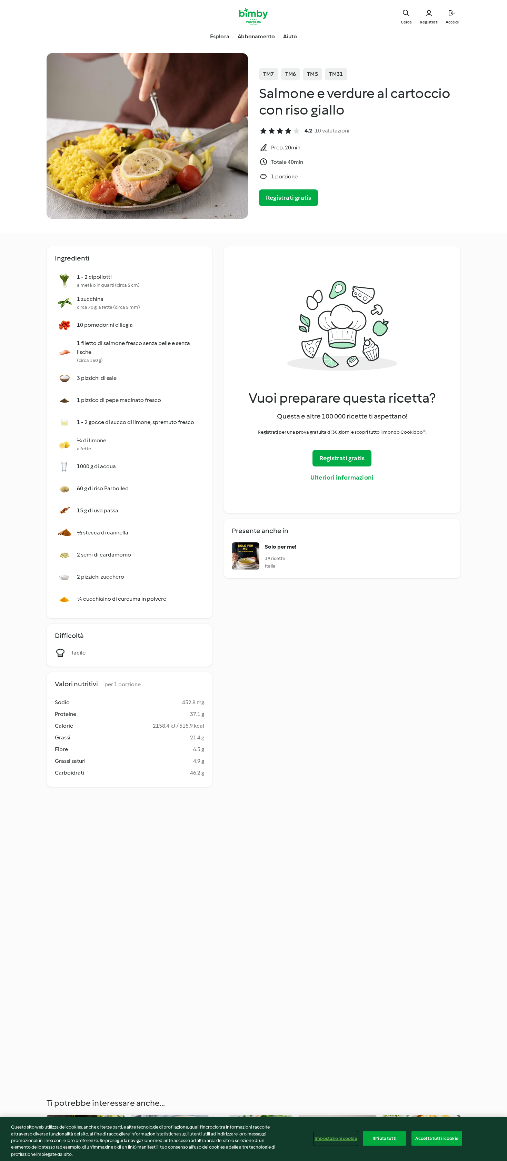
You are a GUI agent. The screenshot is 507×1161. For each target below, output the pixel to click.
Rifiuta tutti (384, 1138)
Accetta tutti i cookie (436, 1138)
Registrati (429, 22)
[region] (253, 1139)
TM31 (336, 74)
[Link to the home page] (253, 16)
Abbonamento (256, 36)
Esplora (219, 36)
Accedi (452, 22)
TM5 (312, 74)
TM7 (268, 74)
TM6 (290, 74)
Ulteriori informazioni (342, 477)
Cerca (406, 22)
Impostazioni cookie (336, 1138)
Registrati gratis (288, 197)
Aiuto (290, 36)
